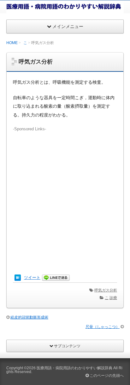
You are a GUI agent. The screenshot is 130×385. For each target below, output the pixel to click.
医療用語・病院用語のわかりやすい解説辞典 (74, 368)
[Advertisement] (65, 197)
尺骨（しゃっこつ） (103, 327)
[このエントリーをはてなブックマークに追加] (18, 277)
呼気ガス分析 (105, 290)
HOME (12, 43)
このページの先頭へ (106, 375)
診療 (113, 298)
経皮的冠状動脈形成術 (29, 317)
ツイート (32, 277)
